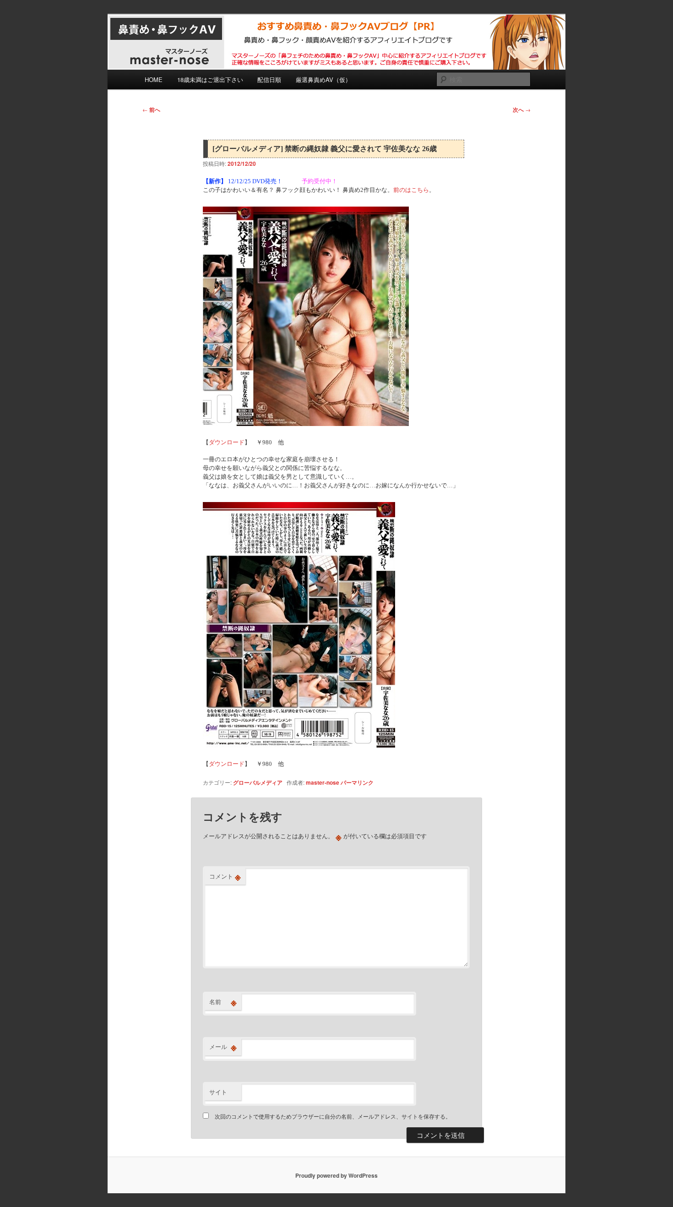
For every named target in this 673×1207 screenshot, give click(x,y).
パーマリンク (357, 782)
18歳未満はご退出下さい (210, 79)
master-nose (322, 782)
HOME (154, 79)
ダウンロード (226, 442)
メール (223, 1046)
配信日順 (269, 79)
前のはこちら (411, 189)
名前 (223, 1001)
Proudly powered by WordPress (336, 1175)
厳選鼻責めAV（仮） (323, 79)
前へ (151, 109)
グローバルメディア (257, 782)
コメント (225, 876)
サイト (218, 1091)
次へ (522, 109)
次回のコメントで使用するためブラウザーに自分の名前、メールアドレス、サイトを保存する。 (333, 1116)
